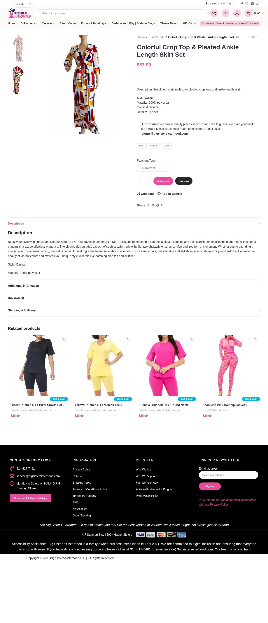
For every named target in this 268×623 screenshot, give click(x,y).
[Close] (185, 256)
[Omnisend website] (134, 362)
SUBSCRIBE (106, 340)
